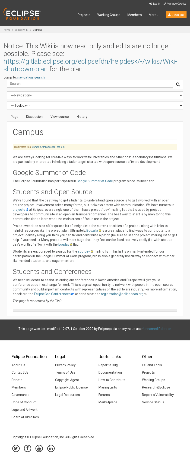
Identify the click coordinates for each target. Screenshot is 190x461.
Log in (156, 3)
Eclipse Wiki (21, 29)
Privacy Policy (65, 365)
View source (60, 117)
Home (6, 29)
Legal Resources (67, 395)
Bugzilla (92, 230)
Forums (104, 395)
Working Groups (108, 15)
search (39, 77)
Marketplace (107, 402)
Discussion (34, 117)
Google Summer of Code (95, 181)
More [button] (152, 15)
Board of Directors (25, 417)
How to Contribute (112, 380)
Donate (17, 380)
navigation (25, 77)
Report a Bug (108, 365)
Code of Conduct (24, 402)
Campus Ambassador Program (48, 147)
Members (134, 15)
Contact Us (20, 372)
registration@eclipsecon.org (122, 294)
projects (19, 209)
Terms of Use (65, 372)
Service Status (153, 402)
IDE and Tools (152, 365)
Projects (84, 15)
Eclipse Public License (71, 387)
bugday (63, 244)
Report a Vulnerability (158, 395)
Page (14, 117)
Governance (20, 395)
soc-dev (84, 251)
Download (177, 14)
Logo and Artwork (25, 410)
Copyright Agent (67, 380)
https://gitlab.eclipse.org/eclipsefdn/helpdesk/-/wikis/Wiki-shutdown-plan (90, 65)
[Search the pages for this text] (178, 84)
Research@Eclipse (156, 387)
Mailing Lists (107, 387)
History (82, 117)
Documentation (110, 372)
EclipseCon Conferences (52, 294)
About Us (18, 365)
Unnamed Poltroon (157, 329)
